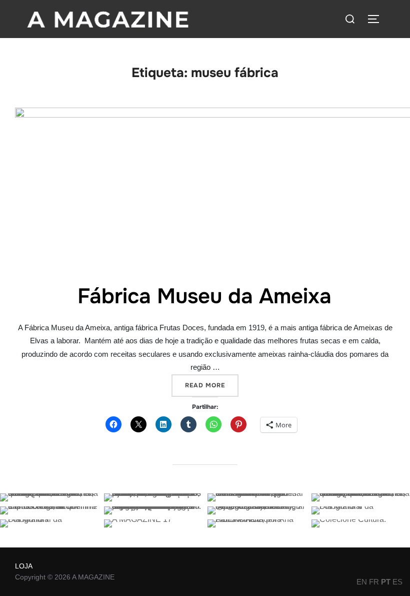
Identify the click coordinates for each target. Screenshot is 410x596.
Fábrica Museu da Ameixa (205, 296)
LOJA (23, 566)
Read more (211, 385)
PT (385, 581)
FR (374, 581)
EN (361, 581)
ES (397, 581)
